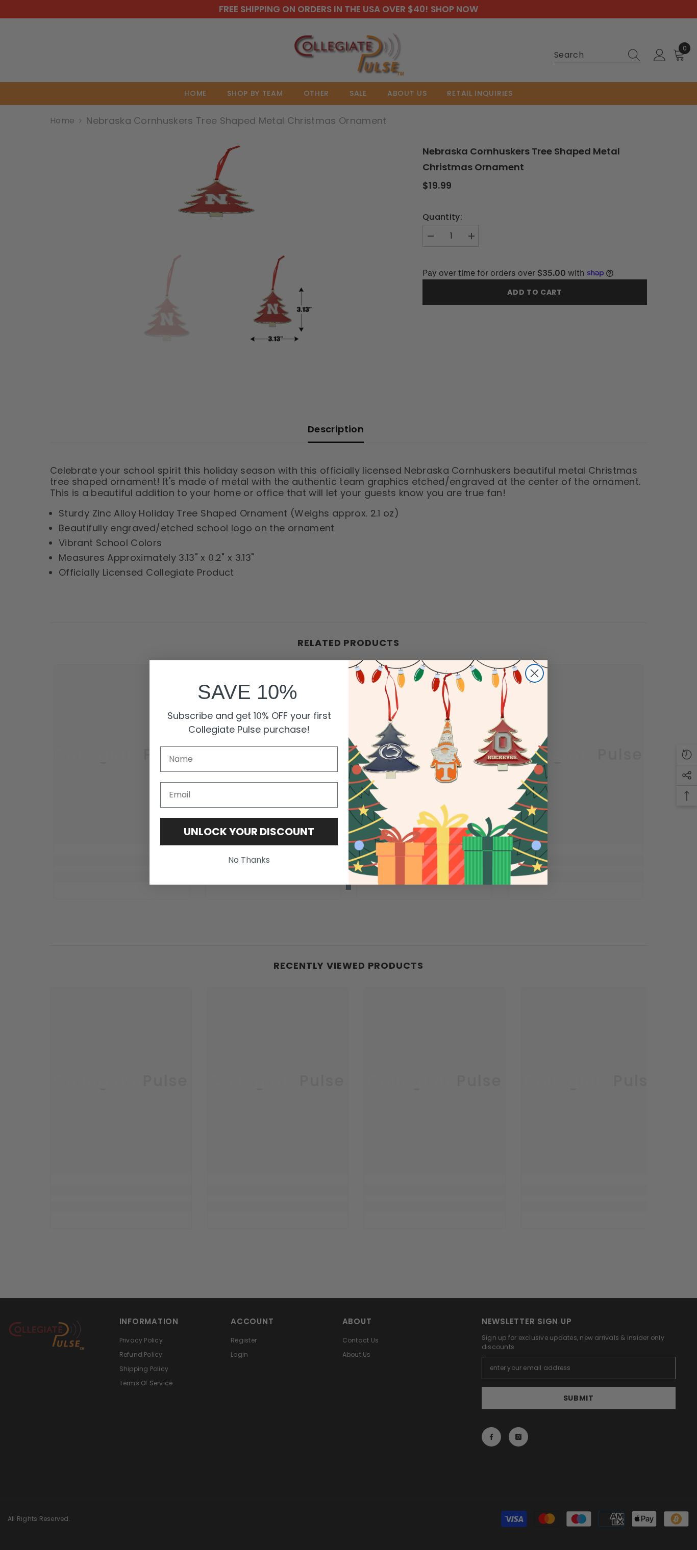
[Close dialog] (534, 673)
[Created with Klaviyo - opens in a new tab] (348, 887)
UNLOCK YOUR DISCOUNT (249, 831)
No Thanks (249, 860)
